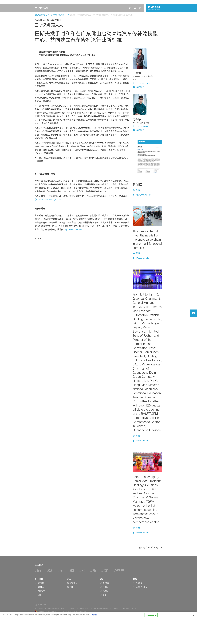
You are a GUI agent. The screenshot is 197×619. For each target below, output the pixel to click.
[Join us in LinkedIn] (38, 572)
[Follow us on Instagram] (82, 572)
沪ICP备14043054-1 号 (129, 608)
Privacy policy (84, 608)
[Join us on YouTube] (71, 572)
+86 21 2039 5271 (143, 126)
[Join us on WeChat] (93, 572)
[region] (98, 615)
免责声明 (40, 608)
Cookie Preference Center (56, 608)
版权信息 (71, 608)
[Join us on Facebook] (49, 572)
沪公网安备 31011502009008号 (47, 611)
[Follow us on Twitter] (60, 572)
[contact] (193, 313)
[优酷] (119, 572)
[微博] (104, 572)
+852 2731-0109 (143, 83)
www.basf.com (75, 229)
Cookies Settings (150, 615)
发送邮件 (140, 87)
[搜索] (130, 8)
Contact (115, 608)
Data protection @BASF (100, 608)
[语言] (134, 8)
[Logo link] (154, 8)
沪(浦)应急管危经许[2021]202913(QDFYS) (74, 611)
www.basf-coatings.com (49, 199)
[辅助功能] (139, 8)
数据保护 (94, 615)
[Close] (193, 615)
